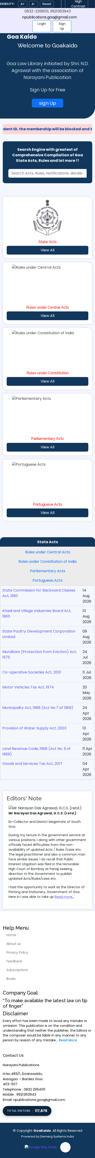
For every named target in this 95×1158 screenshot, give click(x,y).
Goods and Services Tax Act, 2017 (32, 763)
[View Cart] (25, 26)
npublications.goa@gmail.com (49, 17)
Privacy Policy (17, 952)
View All (47, 250)
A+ (23, 4)
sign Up (47, 103)
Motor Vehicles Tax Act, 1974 (28, 687)
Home (11, 935)
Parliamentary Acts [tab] (47, 571)
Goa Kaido (22, 37)
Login (42, 23)
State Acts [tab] (47, 542)
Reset (46, 4)
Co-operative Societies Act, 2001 (31, 672)
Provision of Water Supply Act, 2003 (34, 728)
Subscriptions (17, 970)
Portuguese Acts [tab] (47, 580)
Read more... (64, 896)
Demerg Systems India (57, 1136)
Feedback (14, 961)
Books (11, 978)
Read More (68, 1040)
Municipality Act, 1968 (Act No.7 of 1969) (37, 707)
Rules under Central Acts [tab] (47, 552)
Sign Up (62, 26)
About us (13, 943)
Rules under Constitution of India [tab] (47, 561)
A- (34, 4)
